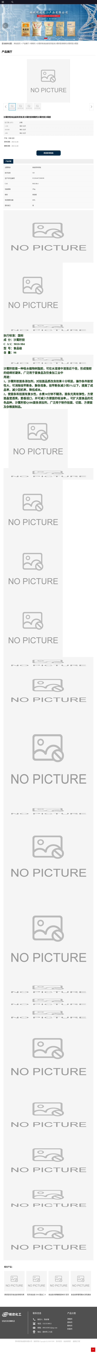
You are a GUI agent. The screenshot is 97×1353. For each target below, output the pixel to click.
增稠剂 (32, 43)
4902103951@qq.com (49, 1328)
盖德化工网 (76, 1341)
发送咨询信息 (48, 153)
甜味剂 (69, 1322)
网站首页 (17, 43)
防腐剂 (69, 1329)
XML (53, 1341)
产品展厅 (25, 43)
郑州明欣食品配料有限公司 (23, 1341)
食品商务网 (67, 1341)
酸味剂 (69, 1326)
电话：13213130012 (44, 1324)
